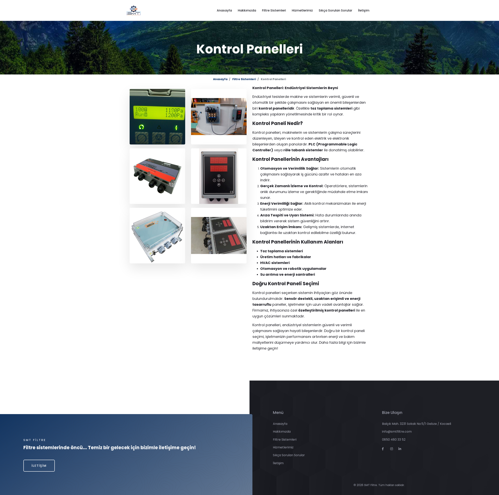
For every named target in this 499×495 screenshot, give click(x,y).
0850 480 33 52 (393, 439)
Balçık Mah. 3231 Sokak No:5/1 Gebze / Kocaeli (416, 424)
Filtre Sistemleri (274, 10)
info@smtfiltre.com (397, 431)
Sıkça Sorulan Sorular (335, 10)
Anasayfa (224, 10)
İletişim (363, 10)
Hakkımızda (247, 10)
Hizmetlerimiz (302, 10)
